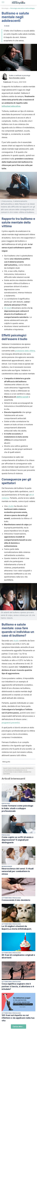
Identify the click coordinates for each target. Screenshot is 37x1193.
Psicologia (5, 8)
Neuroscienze (7, 866)
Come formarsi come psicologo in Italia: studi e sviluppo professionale (17, 808)
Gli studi (7, 308)
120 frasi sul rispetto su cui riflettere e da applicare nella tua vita (18, 1018)
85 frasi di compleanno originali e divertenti (18, 956)
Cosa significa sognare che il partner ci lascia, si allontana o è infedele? (18, 986)
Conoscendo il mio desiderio (16, 900)
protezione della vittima (25, 351)
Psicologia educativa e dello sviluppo (22, 8)
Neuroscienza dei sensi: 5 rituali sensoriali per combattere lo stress (18, 871)
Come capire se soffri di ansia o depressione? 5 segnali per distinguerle (17, 840)
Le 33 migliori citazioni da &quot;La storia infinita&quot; (17, 927)
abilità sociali (22, 397)
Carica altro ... (18, 1026)
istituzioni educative (11, 106)
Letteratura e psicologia (11, 898)
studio (10, 506)
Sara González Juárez (17, 78)
